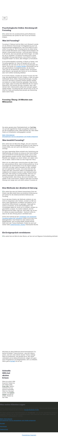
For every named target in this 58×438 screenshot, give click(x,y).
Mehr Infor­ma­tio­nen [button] (8, 135)
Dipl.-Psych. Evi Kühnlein (12, 6)
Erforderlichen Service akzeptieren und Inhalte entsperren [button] (18, 420)
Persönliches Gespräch (29, 435)
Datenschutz (4, 429)
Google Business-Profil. (31, 410)
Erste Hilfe (5, 386)
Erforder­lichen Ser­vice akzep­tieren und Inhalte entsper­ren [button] (20, 136)
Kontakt (2, 423)
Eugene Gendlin (21, 66)
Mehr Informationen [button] (6, 419)
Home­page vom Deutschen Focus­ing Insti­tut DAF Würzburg (19, 217)
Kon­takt (12, 361)
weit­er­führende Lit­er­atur (17, 224)
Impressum (3, 426)
